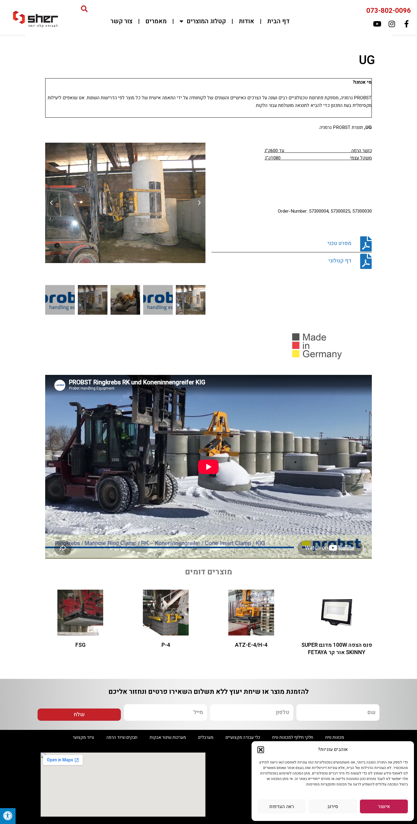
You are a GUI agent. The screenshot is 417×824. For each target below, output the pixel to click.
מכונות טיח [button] (334, 737)
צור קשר (121, 21)
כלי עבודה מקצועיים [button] (243, 737)
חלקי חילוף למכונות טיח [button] (292, 737)
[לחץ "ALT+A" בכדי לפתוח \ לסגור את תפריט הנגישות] (8, 816)
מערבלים (205, 737)
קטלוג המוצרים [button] (206, 21)
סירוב (332, 806)
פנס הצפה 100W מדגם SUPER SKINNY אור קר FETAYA (336, 648)
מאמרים (156, 21)
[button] (261, 750)
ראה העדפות (281, 806)
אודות (246, 21)
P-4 (165, 645)
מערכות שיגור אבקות (168, 737)
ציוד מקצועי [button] (83, 737)
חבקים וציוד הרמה (121, 737)
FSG (80, 645)
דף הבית (278, 21)
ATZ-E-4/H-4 (251, 645)
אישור (384, 806)
